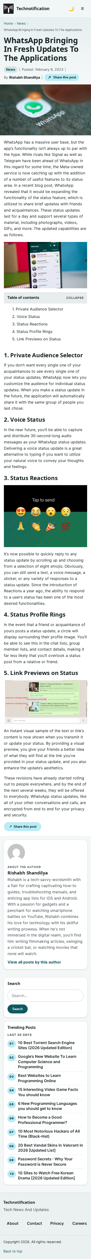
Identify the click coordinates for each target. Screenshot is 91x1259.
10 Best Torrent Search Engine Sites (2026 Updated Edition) (46, 1045)
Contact (34, 1223)
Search (17, 1009)
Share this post (62, 77)
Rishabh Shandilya (24, 77)
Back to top (12, 1251)
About (12, 1223)
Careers (79, 1223)
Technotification (33, 8)
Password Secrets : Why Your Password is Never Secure (45, 1161)
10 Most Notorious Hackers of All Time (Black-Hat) (49, 1134)
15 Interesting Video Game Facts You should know (48, 1092)
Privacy (57, 1223)
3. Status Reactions (30, 324)
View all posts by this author (34, 962)
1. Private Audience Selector (37, 309)
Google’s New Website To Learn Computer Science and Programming (47, 1061)
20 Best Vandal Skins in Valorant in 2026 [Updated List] (50, 1147)
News (10, 69)
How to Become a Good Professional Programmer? (42, 1120)
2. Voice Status (26, 316)
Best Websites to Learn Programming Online (39, 1078)
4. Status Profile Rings (32, 331)
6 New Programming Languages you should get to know (47, 1106)
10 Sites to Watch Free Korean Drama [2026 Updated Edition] (46, 1175)
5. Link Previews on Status (36, 339)
